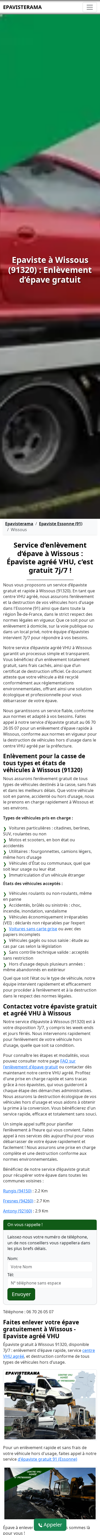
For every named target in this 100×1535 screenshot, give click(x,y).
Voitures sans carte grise (33, 929)
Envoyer (21, 1294)
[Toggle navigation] (90, 7)
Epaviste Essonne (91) (60, 523)
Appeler (52, 1524)
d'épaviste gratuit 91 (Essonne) (47, 1459)
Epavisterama (22, 7)
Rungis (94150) (17, 1191)
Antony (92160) (17, 1211)
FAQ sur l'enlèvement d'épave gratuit (39, 1064)
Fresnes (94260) (18, 1201)
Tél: (10, 1275)
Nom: (12, 1258)
